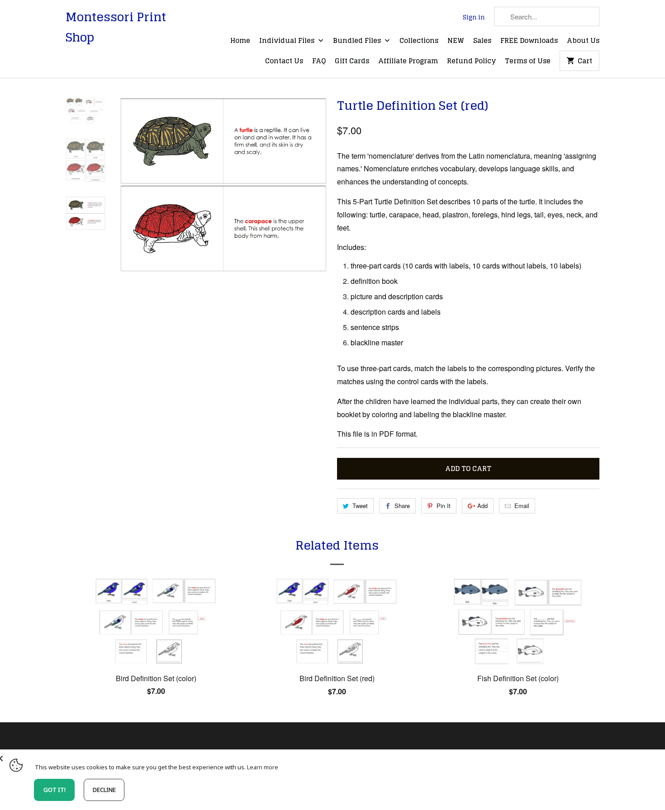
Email (521, 505)
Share (402, 505)
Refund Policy (471, 61)
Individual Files (287, 41)
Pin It (444, 505)
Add (482, 505)
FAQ (319, 61)
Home (240, 41)
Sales (482, 41)
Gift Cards (352, 61)
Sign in (474, 18)
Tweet (360, 505)
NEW (455, 41)
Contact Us (284, 61)
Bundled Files (358, 41)
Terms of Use (528, 61)
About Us (583, 41)
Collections (418, 41)
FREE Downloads (529, 41)
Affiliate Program (408, 61)
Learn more (262, 767)
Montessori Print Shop (116, 27)
